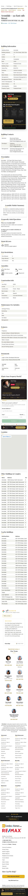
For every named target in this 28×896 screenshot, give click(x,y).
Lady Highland (5, 594)
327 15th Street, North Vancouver (15, 524)
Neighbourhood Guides (7, 855)
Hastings (3, 757)
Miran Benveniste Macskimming (14, 715)
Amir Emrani (20, 676)
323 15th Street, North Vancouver (15, 518)
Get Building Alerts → (7, 893)
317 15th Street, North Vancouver (15, 504)
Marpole (3, 751)
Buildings (9, 6)
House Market (5, 857)
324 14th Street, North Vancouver (15, 520)
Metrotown (17, 780)
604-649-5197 (14, 719)
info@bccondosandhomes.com (9, 842)
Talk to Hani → (8, 120)
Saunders (3, 803)
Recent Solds (5, 868)
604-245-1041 (19, 665)
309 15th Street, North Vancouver (15, 486)
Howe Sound (18, 755)
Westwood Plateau (19, 801)
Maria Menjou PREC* (8, 676)
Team (3, 859)
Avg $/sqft (4, 364)
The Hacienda (5, 588)
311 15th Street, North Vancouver (15, 491)
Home (2, 6)
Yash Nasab (8, 702)
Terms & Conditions (6, 847)
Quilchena (3, 753)
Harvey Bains (19, 702)
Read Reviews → (13, 819)
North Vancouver (18, 6)
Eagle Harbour (18, 757)
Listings (19, 10)
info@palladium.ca (17, 146)
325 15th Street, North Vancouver (15, 522)
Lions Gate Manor (6, 590)
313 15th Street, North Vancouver (15, 495)
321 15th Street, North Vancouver (15, 513)
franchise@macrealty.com (19, 141)
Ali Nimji (8, 689)
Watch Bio (20, 666)
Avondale (4, 480)
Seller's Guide (5, 862)
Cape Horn (17, 808)
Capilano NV (4, 778)
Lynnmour (3, 776)
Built (16, 364)
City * (3, 414)
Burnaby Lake (18, 776)
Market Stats (4, 10)
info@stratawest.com (18, 151)
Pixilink (9, 844)
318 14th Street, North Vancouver (15, 506)
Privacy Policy (5, 849)
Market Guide (20, 8)
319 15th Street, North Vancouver (15, 509)
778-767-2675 (8, 680)
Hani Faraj (8, 661)
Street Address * (6, 408)
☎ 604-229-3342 (13, 98)
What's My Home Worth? (13, 876)
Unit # (22, 414)
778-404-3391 (19, 693)
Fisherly (14, 844)
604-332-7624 (19, 705)
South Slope (18, 778)
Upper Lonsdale (5, 780)
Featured (4, 866)
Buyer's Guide (5, 864)
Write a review (7, 615)
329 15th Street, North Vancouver (15, 527)
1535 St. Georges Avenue (8, 599)
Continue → (14, 421)
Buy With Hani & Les (13, 880)
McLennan (3, 801)
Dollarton (3, 782)
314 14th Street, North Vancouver (15, 497)
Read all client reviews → (14, 649)
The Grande (4, 603)
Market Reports (12, 10)
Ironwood (3, 808)
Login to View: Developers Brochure (11, 357)
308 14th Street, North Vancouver (15, 484)
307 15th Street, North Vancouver (15, 482)
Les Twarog (20, 661)
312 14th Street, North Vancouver (15, 493)
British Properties (19, 753)
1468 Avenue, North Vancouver (15, 480)
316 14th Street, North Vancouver (15, 502)
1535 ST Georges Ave (7, 597)
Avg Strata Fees (5, 368)
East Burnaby (18, 782)
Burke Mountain (19, 805)
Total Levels (17, 368)
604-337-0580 (8, 693)
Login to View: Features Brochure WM (11, 359)
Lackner (3, 805)
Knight (2, 755)
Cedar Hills (4, 601)
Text (23, 387)
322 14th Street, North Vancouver (15, 515)
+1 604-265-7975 (6, 840)
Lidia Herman (19, 689)
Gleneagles (17, 751)
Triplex (3, 592)
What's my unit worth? (19, 121)
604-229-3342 (15, 387)
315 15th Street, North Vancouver (15, 500)
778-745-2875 (8, 705)
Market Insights (5, 851)
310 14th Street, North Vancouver (15, 488)
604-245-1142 (19, 679)
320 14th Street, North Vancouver (15, 511)
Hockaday (17, 803)
